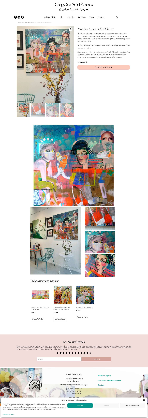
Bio (61, 17)
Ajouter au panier (103, 67)
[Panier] (116, 17)
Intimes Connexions (28, 22)
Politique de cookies (8, 414)
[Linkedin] (22, 17)
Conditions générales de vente (109, 380)
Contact (101, 17)
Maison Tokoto (49, 17)
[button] (144, 400)
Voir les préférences (132, 405)
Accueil (20, 22)
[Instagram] (19, 17)
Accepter (80, 405)
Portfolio (70, 17)
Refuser (106, 405)
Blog (92, 17)
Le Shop (82, 17)
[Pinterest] (15, 17)
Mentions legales (104, 376)
